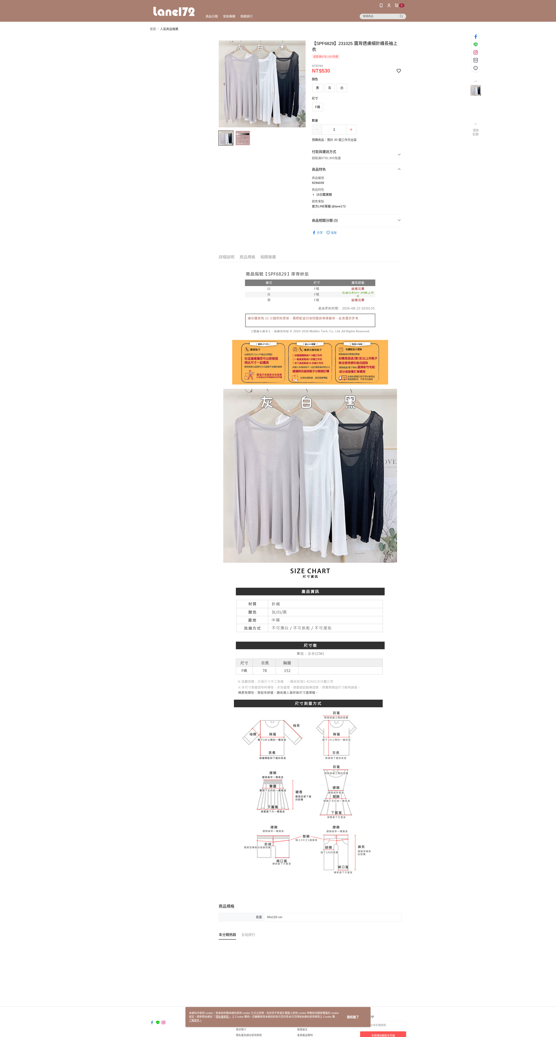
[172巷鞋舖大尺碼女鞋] (174, 11)
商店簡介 (241, 1029)
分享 (320, 232)
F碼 (317, 107)
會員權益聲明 (305, 1035)
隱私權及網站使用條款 (249, 1035)
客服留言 (302, 1029)
